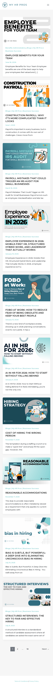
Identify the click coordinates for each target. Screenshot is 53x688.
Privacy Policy (34, 681)
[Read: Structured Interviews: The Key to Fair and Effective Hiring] (26, 594)
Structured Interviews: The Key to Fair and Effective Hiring (24, 618)
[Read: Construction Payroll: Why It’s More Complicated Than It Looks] (26, 93)
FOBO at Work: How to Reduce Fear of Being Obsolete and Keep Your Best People (26, 312)
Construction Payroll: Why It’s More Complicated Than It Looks (26, 118)
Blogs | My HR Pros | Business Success (22, 111)
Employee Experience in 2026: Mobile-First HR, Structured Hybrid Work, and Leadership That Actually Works (25, 245)
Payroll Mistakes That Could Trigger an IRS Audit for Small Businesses (25, 181)
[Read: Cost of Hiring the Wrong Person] (26, 411)
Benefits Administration (15, 48)
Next (45, 649)
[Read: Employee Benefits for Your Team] (26, 30)
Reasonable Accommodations (26, 492)
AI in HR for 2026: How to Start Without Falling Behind (26, 374)
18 (27, 649)
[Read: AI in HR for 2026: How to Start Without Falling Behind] (26, 351)
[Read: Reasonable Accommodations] (26, 471)
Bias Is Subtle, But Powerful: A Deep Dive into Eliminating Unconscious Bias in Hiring (25, 555)
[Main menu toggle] (48, 4)
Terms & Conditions (21, 681)
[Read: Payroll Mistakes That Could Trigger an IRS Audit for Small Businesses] (26, 156)
